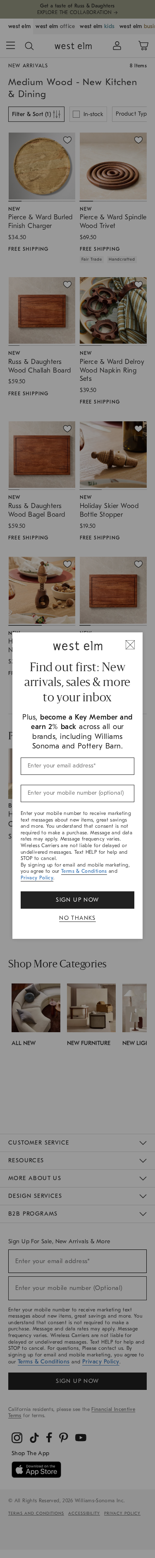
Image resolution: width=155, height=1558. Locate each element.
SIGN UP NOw (77, 899)
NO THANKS (77, 918)
